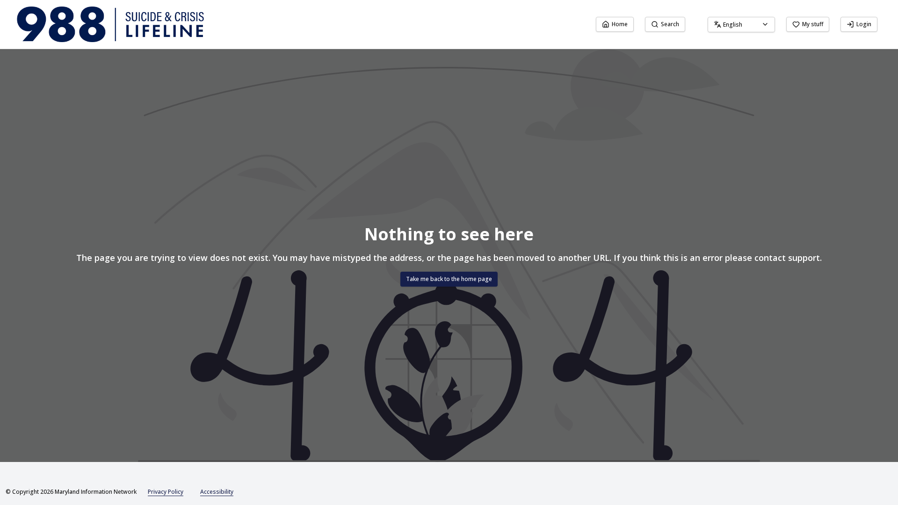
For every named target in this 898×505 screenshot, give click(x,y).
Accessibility (216, 492)
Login (863, 24)
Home (620, 24)
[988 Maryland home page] (110, 24)
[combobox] (741, 24)
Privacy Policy (165, 492)
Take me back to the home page (449, 279)
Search (670, 24)
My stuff (812, 24)
